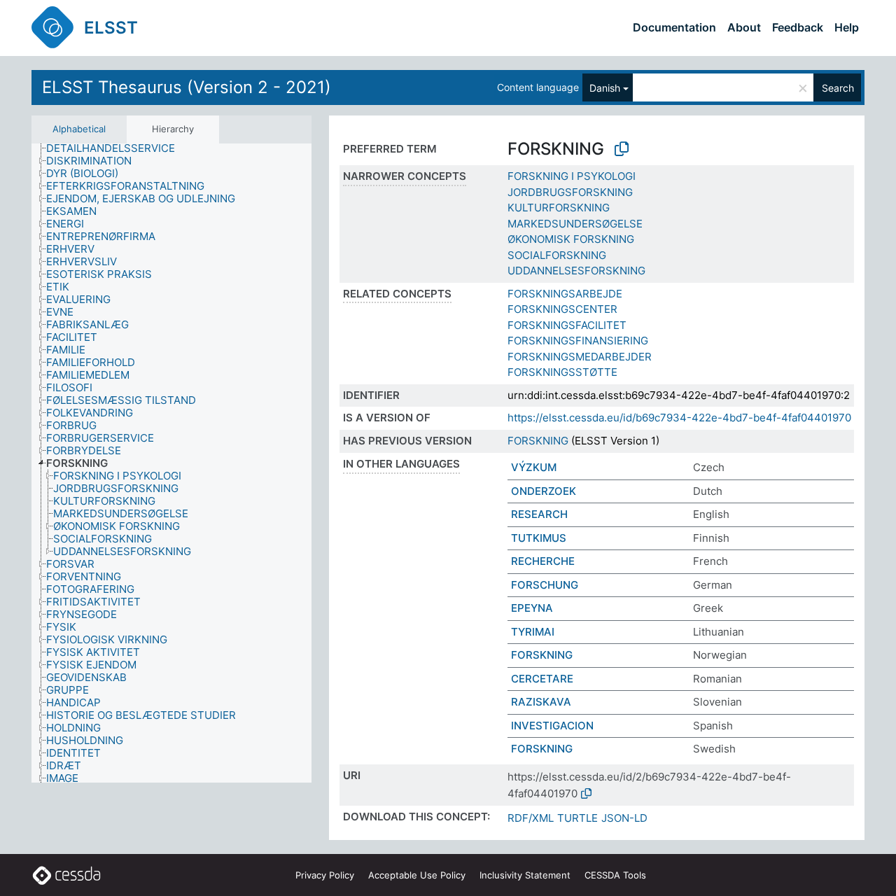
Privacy (324, 875)
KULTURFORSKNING (558, 207)
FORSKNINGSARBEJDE (564, 293)
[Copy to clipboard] (622, 149)
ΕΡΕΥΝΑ (532, 608)
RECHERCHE (543, 561)
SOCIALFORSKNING (556, 255)
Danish (604, 88)
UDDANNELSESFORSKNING (576, 270)
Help (846, 27)
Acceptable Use (416, 875)
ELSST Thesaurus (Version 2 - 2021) (186, 87)
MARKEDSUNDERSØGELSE (575, 223)
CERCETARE (542, 678)
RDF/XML (530, 818)
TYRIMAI (532, 631)
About (744, 27)
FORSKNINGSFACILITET (566, 325)
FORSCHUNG (544, 585)
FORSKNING (537, 440)
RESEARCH (539, 514)
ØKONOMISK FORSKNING (570, 239)
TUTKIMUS (538, 538)
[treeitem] (117, 148)
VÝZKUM (533, 467)
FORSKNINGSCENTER (562, 309)
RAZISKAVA (541, 701)
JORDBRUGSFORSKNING (570, 192)
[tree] (171, 463)
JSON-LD (624, 818)
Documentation (674, 27)
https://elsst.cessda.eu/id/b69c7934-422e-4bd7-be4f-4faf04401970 (679, 417)
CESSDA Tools (615, 875)
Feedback (797, 27)
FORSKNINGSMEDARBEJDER (579, 356)
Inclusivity (524, 875)
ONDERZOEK (543, 491)
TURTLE (577, 818)
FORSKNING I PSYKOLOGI (571, 176)
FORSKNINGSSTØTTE (562, 372)
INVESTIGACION (552, 725)
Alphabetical (79, 128)
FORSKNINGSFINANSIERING (577, 340)
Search (838, 88)
